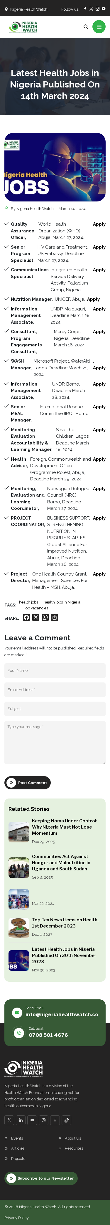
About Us (73, 1138)
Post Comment (32, 783)
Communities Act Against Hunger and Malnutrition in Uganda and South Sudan (61, 863)
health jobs (28, 602)
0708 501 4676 (48, 1035)
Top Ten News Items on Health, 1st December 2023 (65, 923)
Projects (18, 1158)
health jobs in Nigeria (62, 602)
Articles (17, 1148)
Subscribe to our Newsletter (46, 1178)
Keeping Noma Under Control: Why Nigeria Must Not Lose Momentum (64, 827)
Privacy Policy (16, 1218)
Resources (74, 1148)
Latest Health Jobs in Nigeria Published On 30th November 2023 (64, 955)
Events (17, 1138)
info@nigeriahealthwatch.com (64, 1014)
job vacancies (36, 608)
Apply (99, 269)
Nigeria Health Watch (35, 208)
